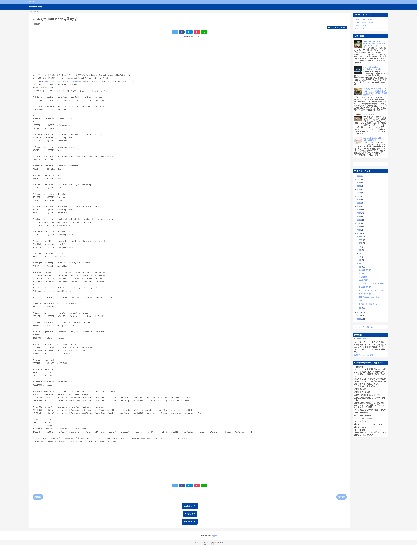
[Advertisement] (98, 56)
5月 (360, 257)
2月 (360, 267)
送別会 (361, 273)
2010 (359, 230)
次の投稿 (37, 497)
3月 (360, 263)
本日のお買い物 (365, 287)
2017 (359, 206)
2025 (359, 179)
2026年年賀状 (368, 114)
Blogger (213, 536)
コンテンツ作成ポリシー (363, 22)
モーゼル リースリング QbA (371, 290)
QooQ (212, 544)
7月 (360, 250)
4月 (360, 260)
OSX (336, 27)
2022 (359, 189)
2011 (359, 227)
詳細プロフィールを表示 (363, 355)
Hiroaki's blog (35, 7)
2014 (359, 217)
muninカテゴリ (190, 506)
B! (189, 32)
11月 (361, 240)
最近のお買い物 (365, 270)
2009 (359, 233)
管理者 (343, 27)
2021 (359, 193)
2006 (359, 319)
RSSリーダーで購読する (364, 327)
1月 (360, 308)
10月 (361, 243)
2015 (359, 213)
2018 (359, 203)
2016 (359, 210)
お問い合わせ (359, 28)
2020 (359, 196)
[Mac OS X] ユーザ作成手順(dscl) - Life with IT (62, 81)
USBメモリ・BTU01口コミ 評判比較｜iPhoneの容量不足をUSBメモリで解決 (375, 44)
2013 (359, 220)
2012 (359, 223)
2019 (359, 200)
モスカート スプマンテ (368, 304)
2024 (359, 183)
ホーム (31, 2)
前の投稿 (341, 497)
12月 (361, 236)
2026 (359, 176)
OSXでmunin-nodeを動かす (370, 297)
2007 (359, 316)
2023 (359, 186)
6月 (360, 253)
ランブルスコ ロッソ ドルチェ (372, 283)
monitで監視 (364, 280)
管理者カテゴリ (190, 521)
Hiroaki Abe (361, 339)
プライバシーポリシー (363, 20)
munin (330, 27)
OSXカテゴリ (189, 514)
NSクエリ (362, 300)
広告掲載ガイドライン (363, 25)
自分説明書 (363, 277)
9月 (360, 247)
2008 (359, 312)
